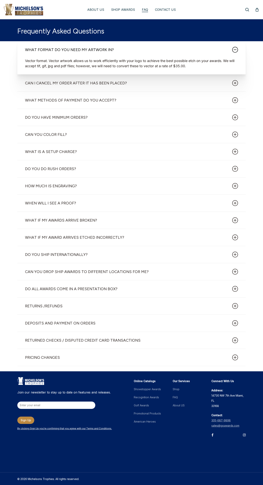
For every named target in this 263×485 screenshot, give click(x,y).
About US (179, 405)
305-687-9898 (221, 420)
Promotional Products (147, 413)
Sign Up (26, 420)
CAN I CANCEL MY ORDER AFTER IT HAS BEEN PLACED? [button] (76, 83)
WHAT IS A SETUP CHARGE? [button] (51, 151)
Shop (176, 389)
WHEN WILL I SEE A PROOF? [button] (50, 203)
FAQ (175, 397)
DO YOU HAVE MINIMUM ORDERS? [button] (56, 117)
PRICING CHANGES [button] (42, 357)
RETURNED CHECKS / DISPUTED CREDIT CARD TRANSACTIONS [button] (83, 340)
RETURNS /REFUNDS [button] (44, 306)
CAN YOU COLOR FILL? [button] (46, 134)
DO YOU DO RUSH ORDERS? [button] (50, 168)
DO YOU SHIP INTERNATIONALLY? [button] (56, 254)
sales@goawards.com (225, 425)
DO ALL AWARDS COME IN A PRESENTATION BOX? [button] (71, 289)
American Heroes (145, 421)
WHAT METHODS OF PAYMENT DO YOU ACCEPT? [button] (70, 100)
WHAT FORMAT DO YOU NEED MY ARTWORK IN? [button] (69, 49)
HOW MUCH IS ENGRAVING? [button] (51, 186)
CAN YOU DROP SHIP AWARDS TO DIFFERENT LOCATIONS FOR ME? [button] (87, 271)
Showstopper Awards (147, 389)
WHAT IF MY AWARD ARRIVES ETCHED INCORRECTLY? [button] (74, 237)
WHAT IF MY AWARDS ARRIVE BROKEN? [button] (61, 220)
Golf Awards (141, 405)
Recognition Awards (146, 397)
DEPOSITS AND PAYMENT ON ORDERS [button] (60, 323)
